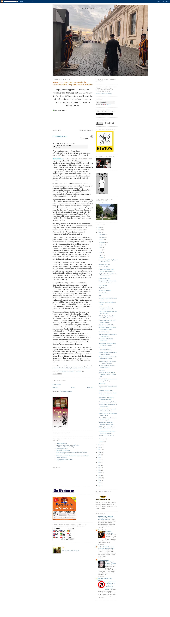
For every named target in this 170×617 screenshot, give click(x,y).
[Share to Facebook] (59, 374)
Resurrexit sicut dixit (104, 264)
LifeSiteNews (58, 159)
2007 (99, 485)
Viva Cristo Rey (103, 293)
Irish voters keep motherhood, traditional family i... (107, 349)
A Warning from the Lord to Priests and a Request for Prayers (106, 518)
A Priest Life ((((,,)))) (100, 8)
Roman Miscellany (61, 457)
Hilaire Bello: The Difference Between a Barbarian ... (106, 398)
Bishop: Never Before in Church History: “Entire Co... (107, 410)
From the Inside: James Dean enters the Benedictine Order (71, 452)
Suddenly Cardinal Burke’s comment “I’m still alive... (106, 423)
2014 (99, 467)
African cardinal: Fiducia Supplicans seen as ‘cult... (106, 308)
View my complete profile (70, 550)
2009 (99, 480)
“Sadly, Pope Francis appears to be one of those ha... (108, 312)
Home (72, 387)
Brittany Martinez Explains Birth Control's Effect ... (108, 353)
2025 (99, 230)
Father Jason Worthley (62, 448)
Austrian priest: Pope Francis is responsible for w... (107, 366)
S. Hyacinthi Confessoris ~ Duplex (106, 548)
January (101, 441)
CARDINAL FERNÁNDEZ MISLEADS (106, 340)
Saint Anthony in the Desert (106, 436)
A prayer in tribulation (105, 290)
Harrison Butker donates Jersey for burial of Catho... (108, 405)
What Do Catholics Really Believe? (105, 579)
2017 (99, 460)
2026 (99, 227)
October (101, 240)
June (100, 250)
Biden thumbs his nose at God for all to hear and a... (108, 394)
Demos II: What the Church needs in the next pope (108, 419)
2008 (99, 483)
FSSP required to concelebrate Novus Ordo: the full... (107, 428)
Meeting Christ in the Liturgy (104, 93)
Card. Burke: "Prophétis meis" (109, 532)
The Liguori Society (103, 560)
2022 (99, 447)
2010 (99, 478)
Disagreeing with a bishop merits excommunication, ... (107, 282)
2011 (99, 475)
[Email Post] (83, 371)
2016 (99, 462)
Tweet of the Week (104, 332)
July (100, 247)
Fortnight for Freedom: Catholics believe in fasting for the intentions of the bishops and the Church (110, 585)
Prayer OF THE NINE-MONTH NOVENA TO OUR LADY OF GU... (107, 374)
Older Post (90, 387)
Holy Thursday (103, 285)
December (102, 234)
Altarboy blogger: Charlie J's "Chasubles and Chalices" (110, 563)
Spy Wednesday (103, 288)
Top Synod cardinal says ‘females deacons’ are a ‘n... (108, 275)
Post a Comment (57, 384)
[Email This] (53, 374)
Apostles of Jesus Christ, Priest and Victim (67, 445)
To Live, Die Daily (104, 267)
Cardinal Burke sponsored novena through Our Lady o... (108, 380)
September (102, 242)
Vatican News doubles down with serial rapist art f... (108, 335)
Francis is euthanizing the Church (108, 402)
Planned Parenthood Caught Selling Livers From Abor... (107, 270)
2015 (99, 465)
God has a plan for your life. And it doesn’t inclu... (108, 299)
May (100, 252)
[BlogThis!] (55, 374)
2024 (99, 232)
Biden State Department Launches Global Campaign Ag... (108, 358)
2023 (99, 445)
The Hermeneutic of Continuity (64, 459)
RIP (100, 295)
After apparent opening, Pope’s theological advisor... (107, 432)
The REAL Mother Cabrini (106, 390)
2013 (99, 470)
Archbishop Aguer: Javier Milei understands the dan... (107, 328)
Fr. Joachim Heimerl (60, 137)
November (102, 237)
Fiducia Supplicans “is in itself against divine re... (107, 321)
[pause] (54, 146)
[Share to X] (57, 374)
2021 (99, 450)
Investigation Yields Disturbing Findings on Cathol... (107, 344)
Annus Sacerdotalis (61, 443)
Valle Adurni (59, 461)
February (101, 439)
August (101, 245)
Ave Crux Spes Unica (104, 278)
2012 (99, 473)
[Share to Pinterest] (61, 374)
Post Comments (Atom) (66, 391)
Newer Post (55, 387)
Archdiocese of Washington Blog (65, 447)
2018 (99, 457)
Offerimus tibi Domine (62, 454)
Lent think (102, 370)
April (101, 255)
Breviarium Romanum (104, 530)
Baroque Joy (102, 383)
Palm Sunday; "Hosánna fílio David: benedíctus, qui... (106, 317)
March (101, 257)
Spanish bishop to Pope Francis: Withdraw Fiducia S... (107, 362)
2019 (99, 455)
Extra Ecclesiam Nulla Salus (106, 325)
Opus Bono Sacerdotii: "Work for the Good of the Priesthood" (72, 456)
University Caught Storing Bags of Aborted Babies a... (108, 261)
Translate (108, 104)
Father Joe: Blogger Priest (63, 450)
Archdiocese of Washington (105, 516)
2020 (99, 452)
